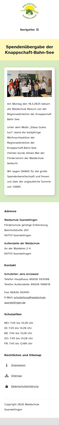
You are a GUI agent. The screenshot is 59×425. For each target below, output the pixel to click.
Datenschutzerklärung (25, 386)
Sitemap (16, 376)
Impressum (18, 365)
